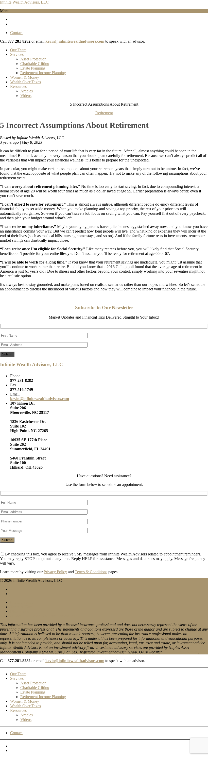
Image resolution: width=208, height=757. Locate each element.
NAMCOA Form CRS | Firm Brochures (42, 616)
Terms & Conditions (91, 572)
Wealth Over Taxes (25, 82)
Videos (25, 95)
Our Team (18, 50)
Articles (26, 91)
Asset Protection (33, 59)
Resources (18, 86)
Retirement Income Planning (43, 73)
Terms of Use (21, 607)
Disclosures (19, 611)
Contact (16, 32)
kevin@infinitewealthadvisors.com (74, 41)
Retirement (104, 113)
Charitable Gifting (34, 63)
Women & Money (24, 77)
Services (17, 54)
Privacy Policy (55, 572)
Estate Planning (32, 68)
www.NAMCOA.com (180, 652)
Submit (7, 354)
